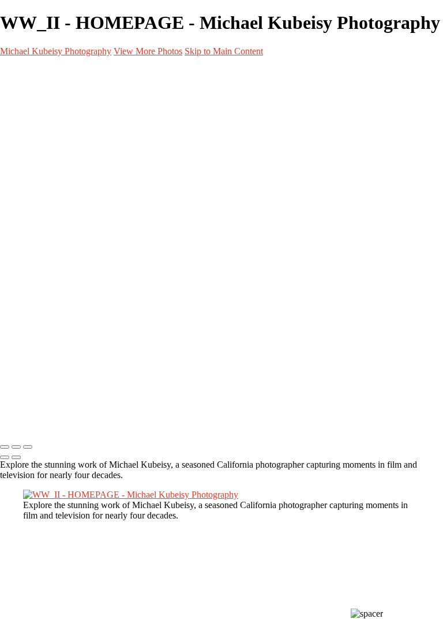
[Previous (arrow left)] (4, 457)
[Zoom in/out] (27, 447)
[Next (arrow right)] (16, 457)
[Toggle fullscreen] (16, 447)
